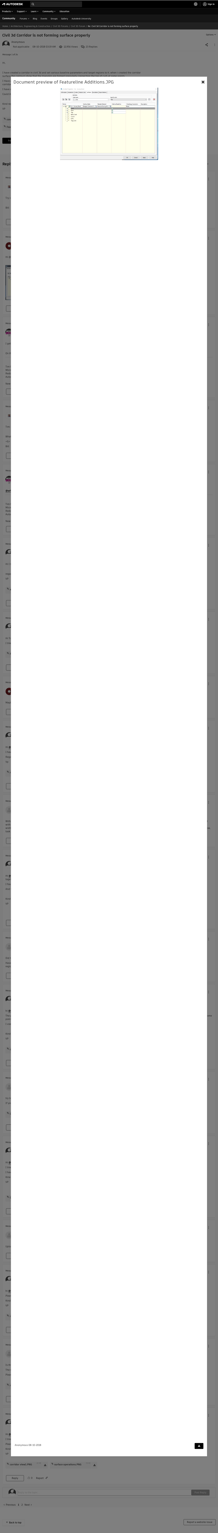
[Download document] (199, 1446)
